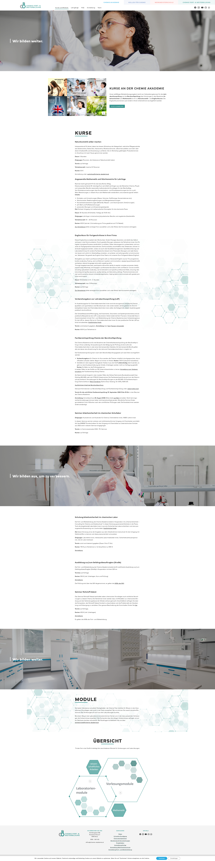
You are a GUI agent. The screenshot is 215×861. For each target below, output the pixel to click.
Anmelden (107, 53)
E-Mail (86, 16)
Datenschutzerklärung (123, 37)
